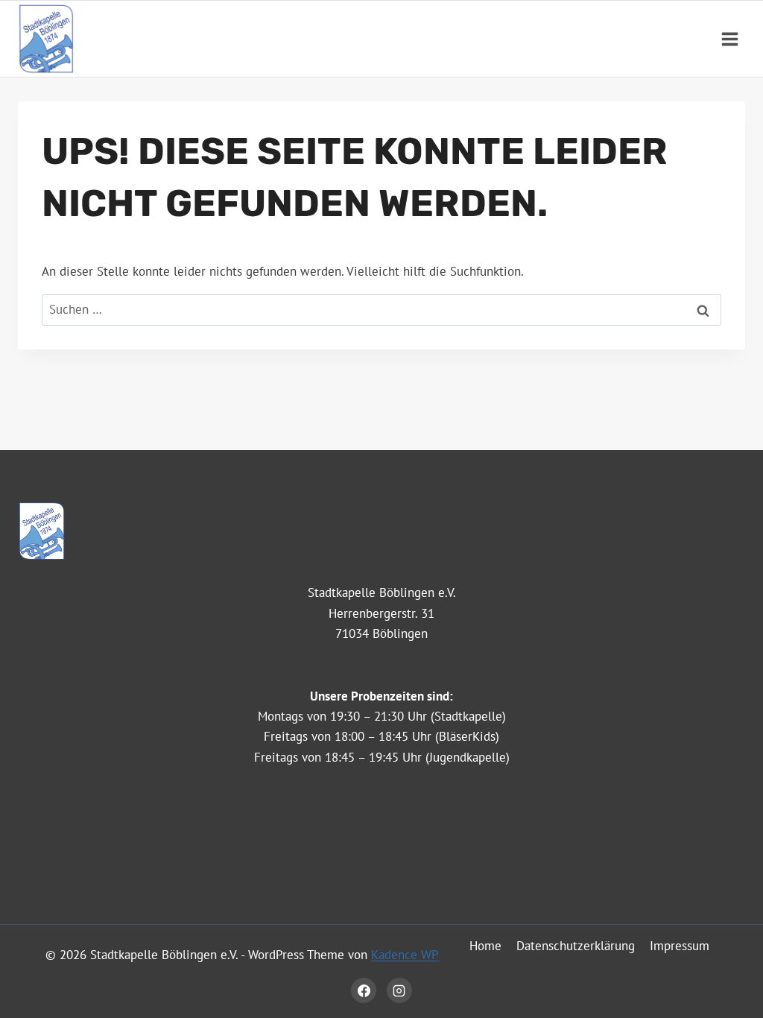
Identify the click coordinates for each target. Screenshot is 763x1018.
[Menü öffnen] (729, 38)
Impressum (679, 946)
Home (485, 946)
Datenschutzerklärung (575, 946)
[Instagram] (399, 990)
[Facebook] (363, 990)
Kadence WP (405, 954)
